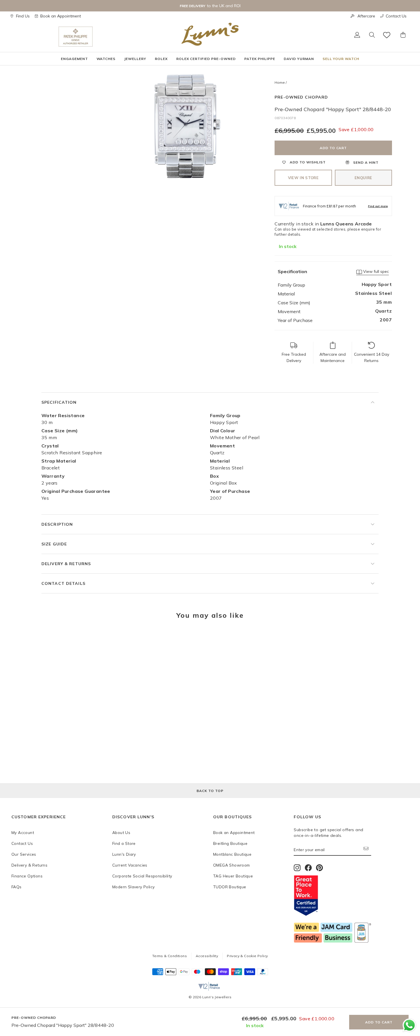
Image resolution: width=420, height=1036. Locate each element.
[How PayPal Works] (262, 973)
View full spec (375, 271)
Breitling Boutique (230, 843)
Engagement (74, 59)
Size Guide (54, 544)
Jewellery (135, 59)
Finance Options (27, 875)
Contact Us (396, 16)
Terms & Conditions (169, 956)
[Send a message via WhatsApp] (409, 1025)
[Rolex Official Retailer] (35, 37)
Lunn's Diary (124, 854)
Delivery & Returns (66, 563)
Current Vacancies (129, 865)
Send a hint (365, 162)
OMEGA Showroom (231, 865)
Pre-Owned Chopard (301, 97)
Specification (59, 402)
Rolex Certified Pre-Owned (206, 59)
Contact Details (63, 583)
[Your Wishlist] (387, 35)
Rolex (161, 59)
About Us (121, 832)
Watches (106, 59)
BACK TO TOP (210, 791)
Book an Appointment (60, 16)
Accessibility (207, 956)
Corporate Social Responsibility (142, 875)
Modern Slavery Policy (133, 886)
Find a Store (124, 843)
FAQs (16, 886)
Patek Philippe (259, 59)
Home (280, 82)
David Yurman (299, 59)
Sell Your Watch (341, 59)
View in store (303, 177)
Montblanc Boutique (232, 854)
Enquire (363, 177)
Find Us (23, 16)
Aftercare (366, 16)
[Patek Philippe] (76, 37)
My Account (22, 832)
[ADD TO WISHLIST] (18, 641)
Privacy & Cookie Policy (247, 956)
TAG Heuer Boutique (233, 875)
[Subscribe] (367, 849)
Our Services (23, 854)
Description (57, 524)
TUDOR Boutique (229, 886)
